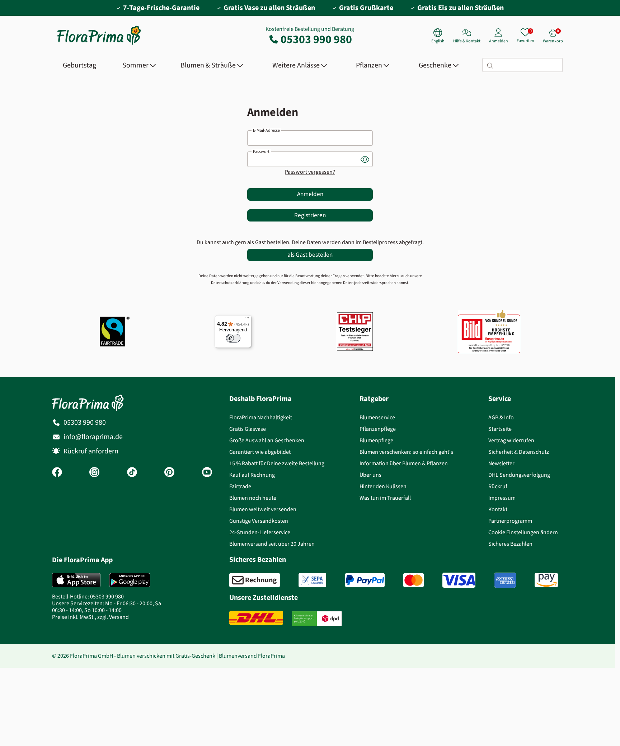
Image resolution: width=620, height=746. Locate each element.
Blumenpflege (376, 440)
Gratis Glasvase (247, 429)
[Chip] (355, 331)
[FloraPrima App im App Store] (76, 580)
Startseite (500, 429)
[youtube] (207, 473)
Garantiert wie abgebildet (260, 452)
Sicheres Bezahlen (510, 543)
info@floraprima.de (93, 437)
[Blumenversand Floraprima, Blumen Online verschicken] (99, 44)
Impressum (502, 498)
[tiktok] (132, 473)
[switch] (233, 338)
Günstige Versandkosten (258, 520)
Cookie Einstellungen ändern (523, 532)
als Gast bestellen (310, 255)
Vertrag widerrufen (511, 440)
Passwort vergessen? (310, 172)
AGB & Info (501, 417)
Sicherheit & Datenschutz (518, 452)
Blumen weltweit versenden (262, 509)
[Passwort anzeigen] (365, 159)
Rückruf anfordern (91, 451)
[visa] (458, 580)
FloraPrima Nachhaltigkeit (260, 417)
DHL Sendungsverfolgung (519, 475)
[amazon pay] (546, 580)
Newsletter (501, 463)
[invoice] (254, 580)
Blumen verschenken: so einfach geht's (406, 452)
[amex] (505, 580)
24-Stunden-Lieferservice (259, 532)
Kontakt (497, 509)
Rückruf (497, 486)
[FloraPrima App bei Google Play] (129, 580)
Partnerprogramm (510, 520)
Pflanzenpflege (378, 429)
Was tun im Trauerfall (385, 498)
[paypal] (365, 580)
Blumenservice (377, 417)
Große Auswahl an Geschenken (266, 440)
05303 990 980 (316, 39)
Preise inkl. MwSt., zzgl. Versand (90, 617)
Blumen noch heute (252, 498)
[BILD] (489, 331)
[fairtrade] (115, 331)
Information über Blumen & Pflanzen (404, 463)
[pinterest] (169, 473)
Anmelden (310, 194)
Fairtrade (240, 486)
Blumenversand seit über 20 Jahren (272, 543)
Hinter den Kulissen (383, 486)
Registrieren (310, 215)
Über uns (370, 475)
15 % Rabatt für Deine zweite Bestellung (276, 463)
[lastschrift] (312, 580)
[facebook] (57, 473)
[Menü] (247, 319)
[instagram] (94, 473)
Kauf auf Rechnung (252, 475)
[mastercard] (413, 580)
